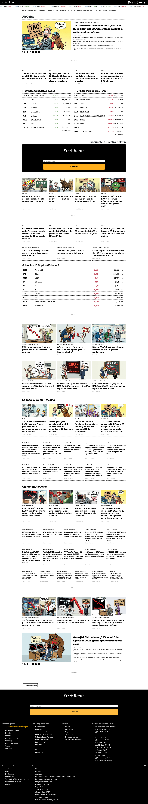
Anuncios (38, 729)
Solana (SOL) (102, 750)
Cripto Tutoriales (11, 743)
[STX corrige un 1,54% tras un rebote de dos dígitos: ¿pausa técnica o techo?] (74, 334)
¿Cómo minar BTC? (42, 792)
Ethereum (50, 10)
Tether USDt (39, 270)
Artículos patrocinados (73, 740)
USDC (25, 278)
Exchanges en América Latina (46, 779)
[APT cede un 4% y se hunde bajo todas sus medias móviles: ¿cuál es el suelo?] (61, 497)
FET (76, 115)
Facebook (40, 750)
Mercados (94, 634)
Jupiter (82, 119)
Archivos (112, 10)
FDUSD (25, 127)
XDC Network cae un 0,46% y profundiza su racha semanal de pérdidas (37, 349)
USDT (25, 270)
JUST (33, 100)
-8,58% (139, 6)
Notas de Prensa (74, 10)
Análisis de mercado (84, 22)
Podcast (10, 748)
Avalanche (101, 344)
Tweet (51, 90)
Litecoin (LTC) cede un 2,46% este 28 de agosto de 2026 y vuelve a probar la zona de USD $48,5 (108, 622)
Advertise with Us (41, 732)
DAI (147, 6)
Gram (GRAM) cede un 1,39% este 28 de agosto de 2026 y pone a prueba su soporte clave (97, 640)
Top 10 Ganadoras (103, 729)
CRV (76, 131)
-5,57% (5, 6)
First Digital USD (37, 127)
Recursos (93, 10)
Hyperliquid (39, 306)
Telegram (40, 752)
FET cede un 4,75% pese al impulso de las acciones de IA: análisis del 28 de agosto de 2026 (116, 449)
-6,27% (104, 6)
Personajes (9, 777)
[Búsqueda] (7, 2)
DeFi (23, 419)
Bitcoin (42, 10)
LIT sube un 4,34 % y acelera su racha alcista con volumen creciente (33, 198)
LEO (63, 6)
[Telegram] (36, 52)
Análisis (63, 10)
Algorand (87, 442)
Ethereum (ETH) (103, 740)
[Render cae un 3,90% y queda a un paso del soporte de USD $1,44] (87, 185)
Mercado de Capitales (49, 464)
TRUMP (26, 96)
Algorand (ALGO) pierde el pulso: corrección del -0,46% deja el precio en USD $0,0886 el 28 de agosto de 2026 (94, 449)
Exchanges (9, 741)
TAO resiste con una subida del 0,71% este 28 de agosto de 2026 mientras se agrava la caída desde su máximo (98, 29)
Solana (37, 286)
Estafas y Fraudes (42, 784)
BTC (24, 274)
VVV (76, 100)
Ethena (37, 294)
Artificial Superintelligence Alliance (92, 115)
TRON (33, 104)
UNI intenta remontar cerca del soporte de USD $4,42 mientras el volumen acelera (38, 386)
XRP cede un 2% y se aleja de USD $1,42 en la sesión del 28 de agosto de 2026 (34, 76)
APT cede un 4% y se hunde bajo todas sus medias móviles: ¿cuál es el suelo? (86, 77)
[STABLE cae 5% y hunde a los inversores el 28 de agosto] (61, 185)
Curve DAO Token (86, 131)
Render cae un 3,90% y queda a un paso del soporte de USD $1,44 (85, 198)
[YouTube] (33, 52)
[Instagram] (30, 52)
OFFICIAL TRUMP (38, 96)
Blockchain (77, 419)
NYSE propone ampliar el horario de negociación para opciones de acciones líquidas (96, 657)
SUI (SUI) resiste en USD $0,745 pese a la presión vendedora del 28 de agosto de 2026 (38, 622)
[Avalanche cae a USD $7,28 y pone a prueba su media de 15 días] (74, 607)
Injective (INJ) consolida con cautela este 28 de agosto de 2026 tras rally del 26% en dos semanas (73, 471)
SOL (24, 286)
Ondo (82, 127)
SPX (76, 96)
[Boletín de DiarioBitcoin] (39, 52)
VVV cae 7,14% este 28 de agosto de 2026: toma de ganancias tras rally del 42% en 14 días (60, 232)
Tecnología (69, 734)
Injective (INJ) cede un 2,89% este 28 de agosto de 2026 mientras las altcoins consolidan (60, 77)
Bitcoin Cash (84, 111)
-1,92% (41, 6)
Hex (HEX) (101, 755)
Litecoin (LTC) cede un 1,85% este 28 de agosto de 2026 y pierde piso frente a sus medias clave (116, 471)
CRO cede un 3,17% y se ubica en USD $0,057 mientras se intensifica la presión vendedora (73, 386)
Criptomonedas (95, 22)
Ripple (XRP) (101, 742)
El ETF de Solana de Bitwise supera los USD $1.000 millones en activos (52, 470)
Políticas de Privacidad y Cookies (47, 800)
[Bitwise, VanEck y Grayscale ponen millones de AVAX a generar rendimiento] (109, 334)
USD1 (25, 302)
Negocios (68, 732)
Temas (85, 10)
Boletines (8, 784)
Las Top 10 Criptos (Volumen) (41, 265)
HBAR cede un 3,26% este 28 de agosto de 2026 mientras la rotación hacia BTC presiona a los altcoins (52, 449)
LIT (75, 104)
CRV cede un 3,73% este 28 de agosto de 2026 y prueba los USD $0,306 (86, 231)
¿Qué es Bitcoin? (41, 789)
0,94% (70, 6)
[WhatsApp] (25, 52)
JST (24, 100)
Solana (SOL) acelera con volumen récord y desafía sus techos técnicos (93, 45)
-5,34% (122, 6)
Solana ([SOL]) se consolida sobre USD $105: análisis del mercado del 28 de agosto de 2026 (61, 426)
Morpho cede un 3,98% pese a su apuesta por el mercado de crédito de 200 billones (112, 77)
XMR (49, 6)
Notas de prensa (71, 737)
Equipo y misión (41, 742)
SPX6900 (83, 96)
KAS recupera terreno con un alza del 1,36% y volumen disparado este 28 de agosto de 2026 (109, 253)
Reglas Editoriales (42, 740)
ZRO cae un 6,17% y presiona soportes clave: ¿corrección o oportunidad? (36, 253)
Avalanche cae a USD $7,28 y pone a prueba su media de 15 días (73, 621)
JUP (76, 119)
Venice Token (85, 100)
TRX (24, 104)
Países (67, 727)
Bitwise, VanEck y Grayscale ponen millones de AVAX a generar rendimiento (108, 349)
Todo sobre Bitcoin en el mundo (17, 779)
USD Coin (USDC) (103, 745)
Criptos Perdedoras (88, 90)
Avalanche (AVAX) (103, 758)
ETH (24, 282)
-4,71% (85, 6)
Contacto (103, 10)
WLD (76, 107)
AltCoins (75, 22)
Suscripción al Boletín (13, 782)
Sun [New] (35, 111)
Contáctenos (40, 727)
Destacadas (9, 774)
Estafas (8, 736)
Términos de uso (41, 797)
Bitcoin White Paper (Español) (46, 795)
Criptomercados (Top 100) (106, 727)
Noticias (8, 733)
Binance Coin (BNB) (104, 760)
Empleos (38, 745)
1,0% (57, 6)
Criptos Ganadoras (35, 90)
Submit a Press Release (44, 737)
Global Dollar (36, 119)
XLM (112, 6)
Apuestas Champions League (16, 727)
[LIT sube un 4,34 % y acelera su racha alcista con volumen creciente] (34, 185)
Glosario (8, 746)
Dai (32, 123)
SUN (24, 111)
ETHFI (76, 123)
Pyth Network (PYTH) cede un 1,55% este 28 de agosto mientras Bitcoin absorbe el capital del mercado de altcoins (31, 450)
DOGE (13, 6)
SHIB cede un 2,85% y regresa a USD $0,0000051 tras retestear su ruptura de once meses (108, 386)
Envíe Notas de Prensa (43, 734)
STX (24, 115)
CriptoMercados (30, 10)
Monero (34, 107)
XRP (24, 290)
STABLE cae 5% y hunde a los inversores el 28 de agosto (61, 198)
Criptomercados (13, 730)
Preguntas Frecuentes (43, 782)
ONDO (76, 127)
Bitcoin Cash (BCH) (104, 748)
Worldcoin (83, 107)
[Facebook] (28, 52)
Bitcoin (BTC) (102, 737)
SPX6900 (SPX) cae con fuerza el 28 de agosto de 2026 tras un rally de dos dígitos (113, 232)
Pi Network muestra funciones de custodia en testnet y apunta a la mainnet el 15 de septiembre (86, 426)
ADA (93, 6)
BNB (24, 298)
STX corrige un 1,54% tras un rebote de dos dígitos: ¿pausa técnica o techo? (71, 349)
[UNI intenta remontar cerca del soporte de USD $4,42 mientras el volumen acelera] (39, 370)
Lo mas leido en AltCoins (38, 400)
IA (57, 10)
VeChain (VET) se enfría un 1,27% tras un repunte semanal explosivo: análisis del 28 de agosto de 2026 (33, 233)
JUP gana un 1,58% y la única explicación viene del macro (70, 251)
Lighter (82, 104)
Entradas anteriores (31, 685)
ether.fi (82, 123)
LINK (78, 6)
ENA (24, 294)
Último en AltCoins (34, 486)
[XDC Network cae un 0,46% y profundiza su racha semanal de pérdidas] (39, 334)
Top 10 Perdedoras (104, 732)
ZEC (32, 6)
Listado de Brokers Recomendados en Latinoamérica (55, 777)
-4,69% (25, 6)
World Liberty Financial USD (45, 302)
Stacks (34, 115)
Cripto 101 (39, 787)
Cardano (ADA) (102, 753)
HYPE (25, 306)
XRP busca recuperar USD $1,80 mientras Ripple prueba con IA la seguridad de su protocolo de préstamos (34, 426)
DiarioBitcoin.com (66, 130)
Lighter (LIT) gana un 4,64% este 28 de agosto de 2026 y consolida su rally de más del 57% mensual (93, 471)
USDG (25, 119)
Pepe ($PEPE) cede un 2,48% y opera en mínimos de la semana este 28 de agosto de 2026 (111, 201)
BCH (130, 6)
